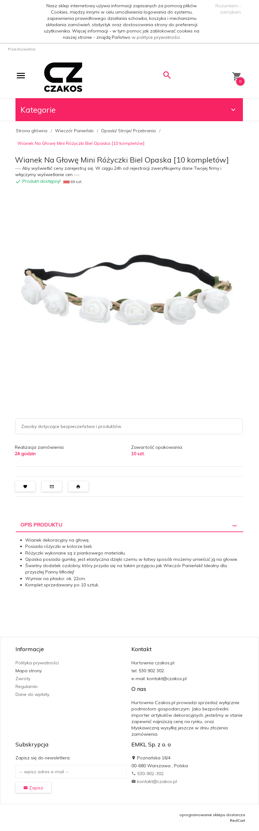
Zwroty (22, 678)
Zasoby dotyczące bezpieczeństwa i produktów (71, 426)
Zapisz (35, 788)
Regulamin (26, 686)
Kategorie (38, 110)
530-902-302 (150, 773)
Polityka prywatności (37, 663)
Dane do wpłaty (32, 694)
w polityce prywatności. (156, 37)
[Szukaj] (167, 76)
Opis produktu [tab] (41, 524)
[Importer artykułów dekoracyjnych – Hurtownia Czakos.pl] (63, 77)
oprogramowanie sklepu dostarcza (212, 814)
